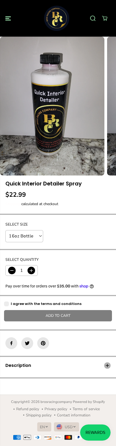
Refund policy (27, 409)
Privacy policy (56, 409)
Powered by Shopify (89, 401)
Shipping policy (39, 415)
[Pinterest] (43, 343)
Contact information (73, 415)
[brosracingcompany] (56, 18)
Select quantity (22, 259)
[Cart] (105, 18)
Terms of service (86, 409)
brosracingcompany (56, 401)
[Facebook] (11, 343)
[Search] (93, 18)
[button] (8, 18)
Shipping (12, 203)
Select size (16, 224)
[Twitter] (27, 343)
